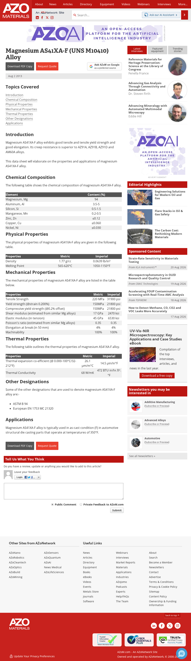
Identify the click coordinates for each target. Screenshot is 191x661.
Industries (122, 577)
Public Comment (65, 504)
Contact (154, 572)
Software (88, 601)
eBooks (87, 577)
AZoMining (15, 577)
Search (153, 557)
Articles (87, 557)
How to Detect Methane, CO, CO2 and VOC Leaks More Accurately (155, 309)
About (152, 552)
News (86, 552)
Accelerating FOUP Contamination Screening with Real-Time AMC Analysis (156, 292)
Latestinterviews (137, 50)
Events (87, 586)
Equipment (90, 567)
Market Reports (125, 562)
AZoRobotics (16, 557)
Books (86, 572)
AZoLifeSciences (54, 572)
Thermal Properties (19, 114)
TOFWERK (141, 300)
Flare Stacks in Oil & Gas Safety (169, 212)
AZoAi (47, 562)
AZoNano (14, 552)
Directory (86, 4)
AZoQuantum (52, 557)
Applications (14, 123)
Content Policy (158, 596)
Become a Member (161, 562)
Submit (117, 510)
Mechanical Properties (21, 109)
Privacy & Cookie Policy (163, 586)
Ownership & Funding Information (162, 603)
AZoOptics (15, 567)
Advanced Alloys (155, 420)
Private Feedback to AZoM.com (103, 504)
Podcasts (121, 586)
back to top (171, 615)
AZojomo (121, 582)
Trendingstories (178, 50)
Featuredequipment (157, 50)
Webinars (122, 552)
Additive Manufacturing (160, 402)
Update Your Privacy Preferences (34, 656)
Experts (120, 591)
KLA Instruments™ (146, 267)
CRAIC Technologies (147, 283)
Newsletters (156, 567)
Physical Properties (19, 104)
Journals (88, 596)
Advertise (155, 577)
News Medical (53, 567)
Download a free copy (157, 375)
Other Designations (19, 118)
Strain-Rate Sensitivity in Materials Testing (153, 260)
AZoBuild (14, 572)
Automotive (152, 438)
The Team (122, 601)
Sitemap (154, 591)
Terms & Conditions (161, 582)
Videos (87, 582)
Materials (122, 567)
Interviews (122, 557)
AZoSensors (51, 552)
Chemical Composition (21, 100)
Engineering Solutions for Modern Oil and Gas (170, 195)
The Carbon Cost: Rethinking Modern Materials (168, 233)
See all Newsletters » (142, 456)
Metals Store (91, 591)
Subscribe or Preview (156, 406)
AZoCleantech (17, 562)
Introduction (14, 95)
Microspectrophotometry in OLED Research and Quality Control (152, 276)
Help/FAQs (122, 596)
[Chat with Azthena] (181, 653)
